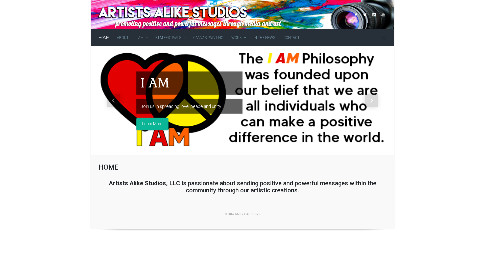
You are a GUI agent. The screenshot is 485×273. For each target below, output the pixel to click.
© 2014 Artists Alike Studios (242, 214)
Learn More (152, 123)
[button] (113, 100)
